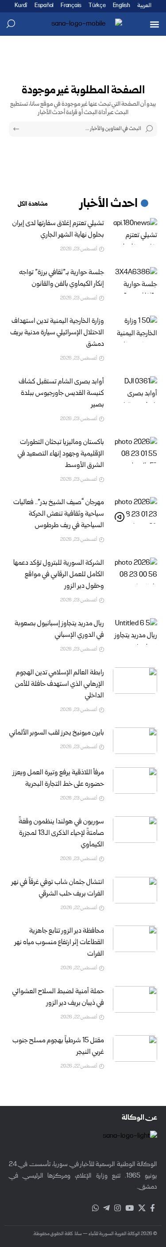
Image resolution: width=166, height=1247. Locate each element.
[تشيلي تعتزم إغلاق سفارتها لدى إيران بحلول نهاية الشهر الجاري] (135, 231)
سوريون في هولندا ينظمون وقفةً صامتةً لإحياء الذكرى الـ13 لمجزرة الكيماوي (61, 833)
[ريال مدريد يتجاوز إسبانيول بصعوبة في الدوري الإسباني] (135, 631)
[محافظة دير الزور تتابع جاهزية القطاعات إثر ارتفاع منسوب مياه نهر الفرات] (135, 939)
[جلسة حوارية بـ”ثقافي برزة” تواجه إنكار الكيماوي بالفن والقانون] (135, 280)
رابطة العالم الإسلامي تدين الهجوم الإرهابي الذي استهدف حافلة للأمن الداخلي (59, 684)
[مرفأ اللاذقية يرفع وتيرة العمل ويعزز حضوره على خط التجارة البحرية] (135, 780)
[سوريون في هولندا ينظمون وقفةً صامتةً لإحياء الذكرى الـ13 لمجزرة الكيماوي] (135, 829)
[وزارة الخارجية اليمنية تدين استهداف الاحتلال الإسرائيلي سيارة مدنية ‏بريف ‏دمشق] (135, 329)
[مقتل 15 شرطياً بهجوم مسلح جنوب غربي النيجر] (135, 1048)
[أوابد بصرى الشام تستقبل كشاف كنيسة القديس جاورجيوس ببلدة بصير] (135, 389)
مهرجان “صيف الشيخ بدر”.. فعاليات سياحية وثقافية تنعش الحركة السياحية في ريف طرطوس (58, 514)
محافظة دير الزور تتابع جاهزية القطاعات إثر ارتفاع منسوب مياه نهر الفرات (59, 942)
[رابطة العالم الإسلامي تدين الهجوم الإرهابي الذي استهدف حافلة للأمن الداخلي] (135, 680)
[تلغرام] (106, 1208)
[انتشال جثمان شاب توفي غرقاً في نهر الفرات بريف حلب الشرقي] (135, 890)
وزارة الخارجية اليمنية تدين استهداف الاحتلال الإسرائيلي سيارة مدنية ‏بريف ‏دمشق (57, 333)
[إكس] (142, 1208)
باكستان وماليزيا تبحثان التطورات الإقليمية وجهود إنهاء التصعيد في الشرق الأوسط (61, 454)
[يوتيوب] (129, 1208)
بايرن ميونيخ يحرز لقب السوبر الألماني (56, 733)
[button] (154, 24)
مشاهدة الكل (33, 204)
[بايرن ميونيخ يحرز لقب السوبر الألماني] (135, 740)
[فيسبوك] (152, 1208)
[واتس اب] (95, 1208)
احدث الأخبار (109, 204)
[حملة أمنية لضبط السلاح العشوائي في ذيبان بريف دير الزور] (135, 999)
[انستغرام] (117, 1208)
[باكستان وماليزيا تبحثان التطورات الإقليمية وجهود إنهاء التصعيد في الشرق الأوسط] (135, 450)
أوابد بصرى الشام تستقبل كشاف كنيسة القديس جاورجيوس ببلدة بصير (61, 393)
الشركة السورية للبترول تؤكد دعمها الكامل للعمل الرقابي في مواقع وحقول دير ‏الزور (58, 574)
